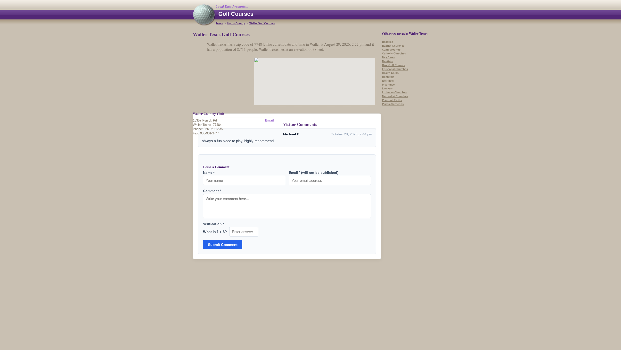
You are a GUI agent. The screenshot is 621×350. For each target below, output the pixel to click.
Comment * (212, 191)
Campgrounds (391, 49)
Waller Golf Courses (262, 23)
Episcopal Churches (395, 69)
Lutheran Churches (394, 92)
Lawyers (387, 88)
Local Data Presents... (232, 7)
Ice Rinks (388, 80)
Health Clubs (390, 72)
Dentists (387, 61)
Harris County (236, 23)
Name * (208, 173)
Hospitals (388, 76)
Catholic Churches (394, 53)
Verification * (213, 224)
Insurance (388, 84)
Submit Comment (222, 245)
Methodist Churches (395, 96)
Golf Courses (235, 14)
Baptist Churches (393, 45)
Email (269, 120)
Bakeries (387, 41)
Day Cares (388, 57)
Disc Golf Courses (393, 65)
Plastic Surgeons (393, 104)
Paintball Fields (392, 100)
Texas (219, 23)
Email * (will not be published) (313, 173)
